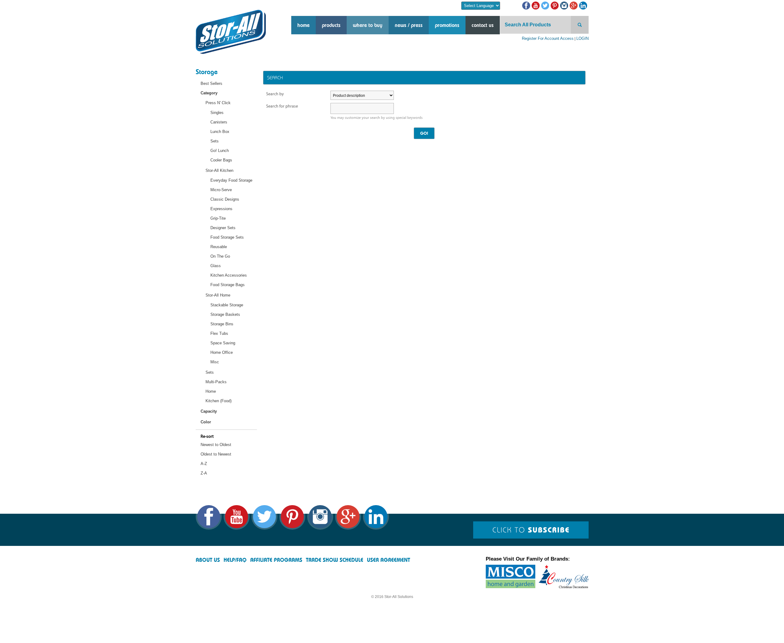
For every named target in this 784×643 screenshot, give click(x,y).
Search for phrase (282, 106)
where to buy (368, 25)
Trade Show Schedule (334, 560)
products (331, 25)
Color (206, 422)
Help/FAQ (235, 560)
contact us (483, 25)
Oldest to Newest (216, 454)
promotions (447, 25)
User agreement (388, 560)
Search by (275, 93)
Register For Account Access (548, 38)
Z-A (204, 473)
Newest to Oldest (216, 444)
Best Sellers (211, 83)
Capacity (209, 411)
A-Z (204, 463)
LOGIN (582, 38)
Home (303, 25)
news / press (409, 25)
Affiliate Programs (276, 560)
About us (208, 560)
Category (209, 93)
